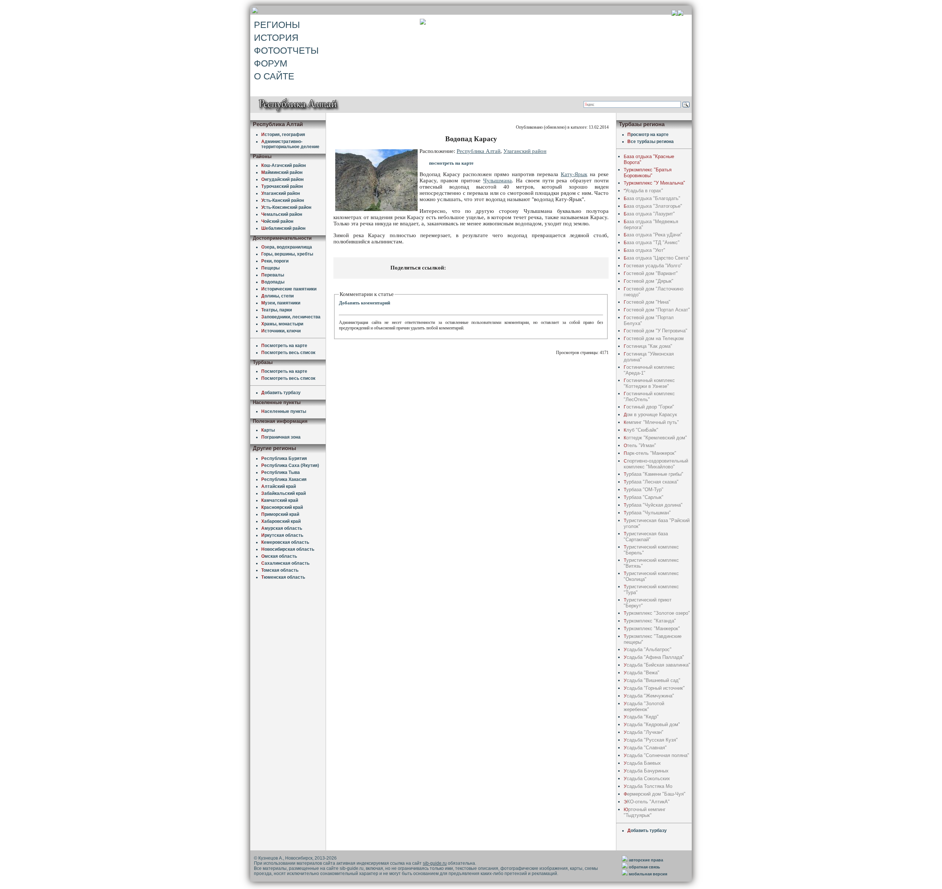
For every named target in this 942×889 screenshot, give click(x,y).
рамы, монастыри (282, 323)
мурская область (281, 528)
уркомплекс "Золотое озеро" (657, 613)
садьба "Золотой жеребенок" (644, 706)
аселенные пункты (283, 411)
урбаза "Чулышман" (647, 512)
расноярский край (282, 507)
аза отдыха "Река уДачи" (653, 235)
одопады (272, 282)
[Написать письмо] (680, 14)
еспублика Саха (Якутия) (290, 465)
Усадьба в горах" (643, 190)
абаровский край (281, 521)
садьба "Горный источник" (654, 688)
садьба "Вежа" (641, 672)
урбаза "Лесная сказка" (651, 482)
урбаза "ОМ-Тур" (643, 489)
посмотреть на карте (451, 163)
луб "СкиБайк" (641, 430)
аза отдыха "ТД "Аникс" (652, 242)
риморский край (280, 514)
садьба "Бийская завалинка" (657, 665)
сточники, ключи (281, 330)
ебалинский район (283, 228)
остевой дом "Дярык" (648, 281)
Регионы (277, 24)
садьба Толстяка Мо (648, 786)
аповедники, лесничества (291, 316)
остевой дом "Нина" (647, 302)
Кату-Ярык (574, 174)
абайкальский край (283, 493)
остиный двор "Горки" (649, 407)
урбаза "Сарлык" (643, 497)
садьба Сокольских (647, 778)
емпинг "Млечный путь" (651, 422)
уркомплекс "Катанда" (650, 621)
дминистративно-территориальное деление (290, 144)
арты (268, 430)
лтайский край (278, 486)
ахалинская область (285, 563)
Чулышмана (497, 180)
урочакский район (282, 186)
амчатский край (279, 500)
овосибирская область (287, 549)
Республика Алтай (478, 151)
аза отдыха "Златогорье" (653, 206)
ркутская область (282, 535)
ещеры (270, 268)
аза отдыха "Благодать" (652, 198)
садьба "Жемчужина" (649, 696)
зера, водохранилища (286, 247)
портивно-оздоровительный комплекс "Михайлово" (656, 464)
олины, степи (277, 296)
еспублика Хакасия (284, 479)
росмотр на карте (648, 134)
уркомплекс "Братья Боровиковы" (648, 172)
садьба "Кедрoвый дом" (652, 724)
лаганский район (280, 193)
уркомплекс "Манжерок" (652, 628)
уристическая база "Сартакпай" (646, 536)
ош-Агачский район (283, 165)
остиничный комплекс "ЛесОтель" (649, 396)
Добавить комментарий (364, 303)
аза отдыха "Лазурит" (649, 214)
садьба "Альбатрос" (648, 649)
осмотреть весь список (288, 352)
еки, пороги (274, 261)
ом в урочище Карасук (650, 414)
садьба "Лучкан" (643, 732)
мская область (279, 556)
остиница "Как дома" (648, 346)
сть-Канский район (282, 200)
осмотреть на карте (284, 345)
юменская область (283, 577)
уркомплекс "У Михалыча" (654, 183)
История (276, 37)
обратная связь (644, 867)
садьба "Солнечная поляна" (656, 755)
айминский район (281, 172)
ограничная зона (281, 437)
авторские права (646, 860)
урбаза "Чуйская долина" (653, 505)
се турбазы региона (650, 141)
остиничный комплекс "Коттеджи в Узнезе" (649, 383)
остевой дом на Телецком (654, 338)
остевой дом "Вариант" (651, 273)
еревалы (272, 275)
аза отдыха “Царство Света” (657, 258)
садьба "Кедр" (641, 717)
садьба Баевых (642, 763)
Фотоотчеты (286, 50)
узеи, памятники (280, 303)
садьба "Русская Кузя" (651, 740)
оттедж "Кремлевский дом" (655, 437)
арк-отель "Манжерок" (650, 453)
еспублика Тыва (280, 472)
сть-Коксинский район (286, 207)
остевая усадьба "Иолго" (653, 265)
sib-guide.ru (435, 863)
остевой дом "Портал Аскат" (657, 310)
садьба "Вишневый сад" (652, 680)
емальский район (281, 214)
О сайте (274, 76)
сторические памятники (288, 289)
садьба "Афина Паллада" (654, 657)
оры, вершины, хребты (287, 254)
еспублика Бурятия (284, 458)
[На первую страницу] (674, 14)
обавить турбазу (281, 392)
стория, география (283, 134)
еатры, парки (276, 310)
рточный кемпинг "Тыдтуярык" (645, 812)
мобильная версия (648, 874)
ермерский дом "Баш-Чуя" (655, 794)
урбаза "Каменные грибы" (653, 474)
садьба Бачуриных (646, 771)
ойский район (277, 221)
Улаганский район (524, 151)
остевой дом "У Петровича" (655, 330)
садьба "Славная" (645, 747)
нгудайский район (282, 179)
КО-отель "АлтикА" (647, 801)
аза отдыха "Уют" (644, 250)
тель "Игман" (640, 445)
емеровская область (285, 542)
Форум (270, 63)
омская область (279, 570)
